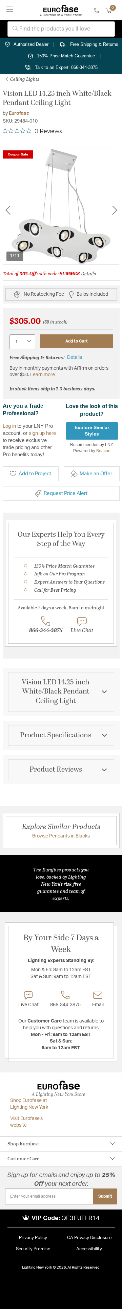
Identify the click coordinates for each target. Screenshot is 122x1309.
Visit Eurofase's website (26, 1122)
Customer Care (23, 1158)
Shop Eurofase (23, 1143)
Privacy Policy (33, 1238)
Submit (105, 1196)
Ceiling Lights (24, 78)
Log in (9, 426)
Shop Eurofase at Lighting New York (29, 1104)
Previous (7, 210)
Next (114, 210)
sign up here (42, 433)
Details (88, 273)
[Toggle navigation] (10, 10)
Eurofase (19, 113)
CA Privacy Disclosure (89, 1238)
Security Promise (33, 1249)
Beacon (103, 450)
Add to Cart (76, 341)
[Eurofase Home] (61, 10)
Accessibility (89, 1249)
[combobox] (61, 29)
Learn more (42, 374)
